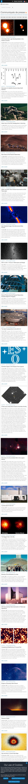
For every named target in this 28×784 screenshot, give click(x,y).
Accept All (6, 778)
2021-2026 (3, 17)
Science (15, 1)
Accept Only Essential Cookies (18, 778)
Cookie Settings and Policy (14, 781)
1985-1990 (24, 17)
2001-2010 (14, 17)
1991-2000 (19, 17)
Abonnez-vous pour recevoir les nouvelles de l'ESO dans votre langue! (14, 14)
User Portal (20, 1)
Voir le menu (5, 4)
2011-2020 (8, 17)
